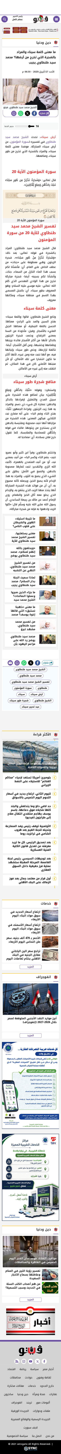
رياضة (23, 1369)
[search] (4, 19)
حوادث (28, 1377)
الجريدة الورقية (20, 1410)
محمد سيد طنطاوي (31, 675)
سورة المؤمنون (19, 141)
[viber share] (10, 662)
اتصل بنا (36, 1435)
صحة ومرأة (38, 1394)
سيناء (21, 694)
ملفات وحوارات (41, 1410)
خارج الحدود (47, 1385)
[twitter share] (27, 113)
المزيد (30, 967)
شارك (42, 113)
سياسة (34, 1369)
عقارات (53, 1394)
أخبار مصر (48, 1369)
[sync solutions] (30, 1450)
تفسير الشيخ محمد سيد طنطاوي (30, 682)
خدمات (32, 1385)
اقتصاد (11, 1369)
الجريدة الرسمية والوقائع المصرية (30, 1419)
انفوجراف (16, 1402)
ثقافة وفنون (43, 1377)
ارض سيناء (37, 694)
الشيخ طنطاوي (43, 700)
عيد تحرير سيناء (30, 707)
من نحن (50, 1435)
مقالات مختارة (15, 1385)
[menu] (56, 19)
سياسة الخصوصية (17, 1435)
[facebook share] (34, 113)
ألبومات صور (43, 1402)
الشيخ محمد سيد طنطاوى (30, 669)
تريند (29, 1402)
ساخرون (8, 1394)
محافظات (15, 1377)
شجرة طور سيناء (19, 700)
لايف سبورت (30, 1427)
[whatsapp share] (20, 113)
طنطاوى (42, 688)
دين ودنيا (22, 1394)
